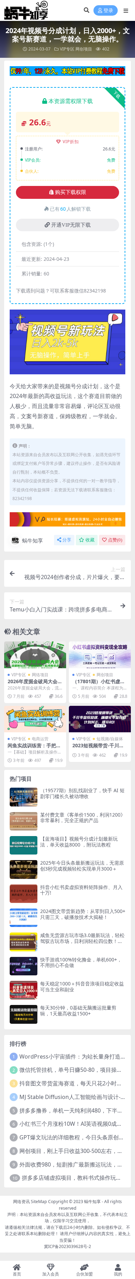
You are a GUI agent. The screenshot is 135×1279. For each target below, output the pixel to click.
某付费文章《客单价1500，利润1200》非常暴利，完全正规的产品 (82, 817)
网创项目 (83, 49)
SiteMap (39, 1201)
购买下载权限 (70, 192)
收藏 (90, 540)
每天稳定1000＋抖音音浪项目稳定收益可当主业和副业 (82, 986)
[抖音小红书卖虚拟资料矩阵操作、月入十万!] (23, 893)
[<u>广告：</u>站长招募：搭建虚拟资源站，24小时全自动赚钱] (67, 521)
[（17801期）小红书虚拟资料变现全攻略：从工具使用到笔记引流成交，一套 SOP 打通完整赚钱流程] (100, 654)
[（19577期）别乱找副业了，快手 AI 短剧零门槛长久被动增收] (23, 797)
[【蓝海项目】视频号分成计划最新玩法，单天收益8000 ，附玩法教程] (23, 845)
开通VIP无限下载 (71, 225)
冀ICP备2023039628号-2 (67, 1246)
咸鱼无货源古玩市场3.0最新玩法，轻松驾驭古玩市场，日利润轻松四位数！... (82, 938)
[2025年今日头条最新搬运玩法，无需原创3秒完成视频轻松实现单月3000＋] (23, 869)
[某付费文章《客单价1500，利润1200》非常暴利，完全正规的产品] (23, 821)
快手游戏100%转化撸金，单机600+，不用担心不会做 (81, 962)
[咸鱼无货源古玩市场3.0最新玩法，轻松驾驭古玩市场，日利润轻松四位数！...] (23, 942)
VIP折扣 (71, 142)
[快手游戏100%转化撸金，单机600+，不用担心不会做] (23, 966)
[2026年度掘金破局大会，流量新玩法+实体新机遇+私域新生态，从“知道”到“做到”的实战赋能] (35, 654)
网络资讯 (21, 1201)
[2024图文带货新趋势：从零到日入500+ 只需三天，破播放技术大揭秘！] (23, 917)
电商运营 (40, 739)
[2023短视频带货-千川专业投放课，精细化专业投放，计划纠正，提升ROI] (100, 719)
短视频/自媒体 (110, 739)
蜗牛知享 (32, 540)
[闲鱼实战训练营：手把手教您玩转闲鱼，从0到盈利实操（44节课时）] (35, 719)
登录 (108, 10)
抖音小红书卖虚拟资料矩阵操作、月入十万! (81, 890)
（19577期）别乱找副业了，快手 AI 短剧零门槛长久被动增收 (82, 793)
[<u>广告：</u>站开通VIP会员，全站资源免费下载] (67, 73)
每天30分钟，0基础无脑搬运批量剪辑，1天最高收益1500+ (78, 1010)
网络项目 (40, 675)
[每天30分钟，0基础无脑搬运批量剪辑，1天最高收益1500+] (23, 1014)
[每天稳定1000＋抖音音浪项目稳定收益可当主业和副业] (23, 990)
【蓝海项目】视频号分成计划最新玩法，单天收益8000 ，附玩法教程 (79, 841)
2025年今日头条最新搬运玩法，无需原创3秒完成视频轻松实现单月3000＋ (82, 865)
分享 (66, 540)
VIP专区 (67, 49)
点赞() (115, 540)
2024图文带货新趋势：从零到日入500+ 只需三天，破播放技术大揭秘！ (82, 914)
